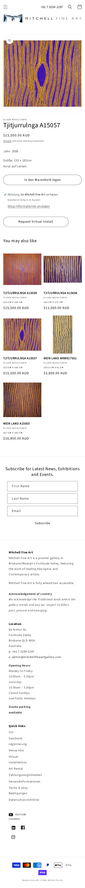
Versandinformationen (22, 781)
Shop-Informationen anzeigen (29, 206)
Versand (7, 141)
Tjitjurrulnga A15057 (20, 358)
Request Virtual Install (35, 221)
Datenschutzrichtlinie (22, 800)
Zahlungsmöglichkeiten (22, 775)
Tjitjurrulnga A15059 (20, 293)
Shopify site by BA (30, 880)
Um (11, 732)
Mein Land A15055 (16, 424)
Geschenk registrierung (18, 741)
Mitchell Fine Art (55, 880)
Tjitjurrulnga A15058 (60, 293)
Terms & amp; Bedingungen (18, 791)
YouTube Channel (17, 817)
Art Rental (16, 769)
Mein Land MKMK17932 (60, 358)
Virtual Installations (18, 759)
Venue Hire (16, 750)
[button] (5, 7)
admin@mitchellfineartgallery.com (36, 657)
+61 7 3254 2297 (52, 7)
